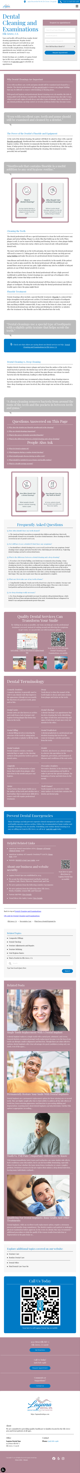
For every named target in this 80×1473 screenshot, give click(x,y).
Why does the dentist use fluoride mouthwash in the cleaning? (31, 427)
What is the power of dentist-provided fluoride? (26, 435)
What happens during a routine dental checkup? (26, 452)
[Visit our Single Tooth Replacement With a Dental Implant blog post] (38, 1030)
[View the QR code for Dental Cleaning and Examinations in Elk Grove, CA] (58, 646)
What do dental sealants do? (19, 448)
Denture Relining (15, 949)
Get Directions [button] (40, 1350)
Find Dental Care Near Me (19, 1266)
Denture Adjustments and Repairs (21, 945)
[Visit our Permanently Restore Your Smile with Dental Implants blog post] (38, 1092)
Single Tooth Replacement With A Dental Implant (34, 1032)
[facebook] (54, 1459)
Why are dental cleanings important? (22, 431)
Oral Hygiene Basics (16, 953)
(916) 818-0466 (17, 62)
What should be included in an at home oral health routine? (30, 460)
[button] (77, 6)
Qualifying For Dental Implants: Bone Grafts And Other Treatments (38, 1219)
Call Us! (71, 1)
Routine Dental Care (16, 1257)
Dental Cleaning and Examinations (28, 911)
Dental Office (14, 1263)
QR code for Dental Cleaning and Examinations (22, 916)
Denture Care (14, 1254)
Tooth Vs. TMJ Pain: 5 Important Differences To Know (37, 1155)
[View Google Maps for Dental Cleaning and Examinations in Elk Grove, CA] (27, 649)
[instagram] (63, 1459)
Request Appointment (40, 1368)
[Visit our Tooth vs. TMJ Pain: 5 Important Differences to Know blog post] (38, 1154)
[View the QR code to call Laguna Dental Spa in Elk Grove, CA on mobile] (40, 1325)
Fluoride (55, 297)
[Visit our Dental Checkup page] (40, 669)
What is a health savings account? (21, 463)
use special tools (41, 87)
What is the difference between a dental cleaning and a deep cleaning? (34, 439)
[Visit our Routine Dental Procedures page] (61, 669)
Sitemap (25, 1460)
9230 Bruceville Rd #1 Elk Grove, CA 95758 (41, 1)
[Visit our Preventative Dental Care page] (19, 669)
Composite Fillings (16, 938)
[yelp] (58, 1459)
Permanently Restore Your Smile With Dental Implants (38, 1094)
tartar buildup (12, 256)
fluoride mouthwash (14, 141)
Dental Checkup (15, 942)
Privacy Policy (18, 1460)
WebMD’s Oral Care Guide (25, 860)
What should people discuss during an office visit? (27, 456)
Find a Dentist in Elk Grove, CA (20, 958)
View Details (26, 894)
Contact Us (40, 1386)
